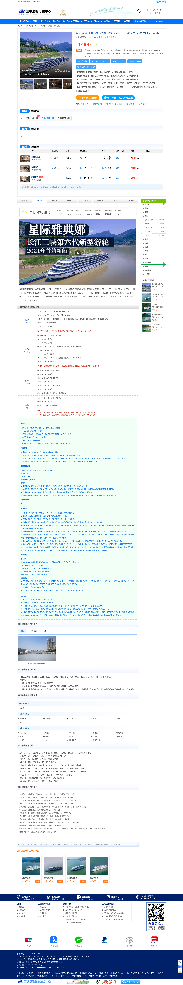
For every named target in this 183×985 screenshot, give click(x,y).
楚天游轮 (87, 21)
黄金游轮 (66, 21)
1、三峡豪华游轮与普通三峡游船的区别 (76, 907)
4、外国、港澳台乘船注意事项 (112, 916)
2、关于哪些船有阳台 (109, 910)
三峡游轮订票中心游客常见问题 (65, 973)
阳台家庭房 (35, 157)
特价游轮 (34, 21)
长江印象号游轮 (29, 976)
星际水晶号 (26, 878)
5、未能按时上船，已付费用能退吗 (74, 919)
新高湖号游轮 (42, 976)
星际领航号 (48, 878)
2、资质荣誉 (21, 910)
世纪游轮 (127, 21)
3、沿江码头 (42, 913)
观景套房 (37, 177)
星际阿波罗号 (72, 878)
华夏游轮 (117, 21)
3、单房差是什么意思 (70, 913)
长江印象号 (94, 878)
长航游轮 (107, 21)
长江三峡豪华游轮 (31, 26)
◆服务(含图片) (24, 728)
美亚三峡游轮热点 (110, 976)
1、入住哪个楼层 (107, 907)
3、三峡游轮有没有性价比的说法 (113, 913)
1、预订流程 (42, 907)
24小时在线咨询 (87, 97)
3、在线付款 (21, 913)
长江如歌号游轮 (86, 973)
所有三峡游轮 (141, 21)
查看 (37, 882)
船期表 (26, 21)
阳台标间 (34, 167)
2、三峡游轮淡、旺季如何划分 (73, 910)
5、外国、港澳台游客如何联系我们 (113, 919)
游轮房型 (24, 201)
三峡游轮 (20, 26)
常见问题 (161, 21)
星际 (69, 214)
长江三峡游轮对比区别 (92, 976)
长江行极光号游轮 (118, 973)
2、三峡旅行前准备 (44, 910)
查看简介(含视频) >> (62, 70)
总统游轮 (97, 21)
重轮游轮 (56, 21)
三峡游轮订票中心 (43, 973)
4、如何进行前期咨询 (70, 916)
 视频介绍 (36, 159)
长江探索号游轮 (133, 973)
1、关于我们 (21, 907)
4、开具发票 (21, 916)
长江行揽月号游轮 (101, 973)
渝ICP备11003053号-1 (53, 962)
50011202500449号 (34, 965)
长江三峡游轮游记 (74, 976)
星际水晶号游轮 (148, 973)
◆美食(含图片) (24, 704)
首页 (19, 21)
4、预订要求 (42, 916)
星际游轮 (77, 21)
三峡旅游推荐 (148, 280)
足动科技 (30, 973)
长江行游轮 (45, 21)
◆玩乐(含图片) (24, 714)
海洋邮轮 (161, 2)
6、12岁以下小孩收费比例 (72, 922)
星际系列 (43, 26)
